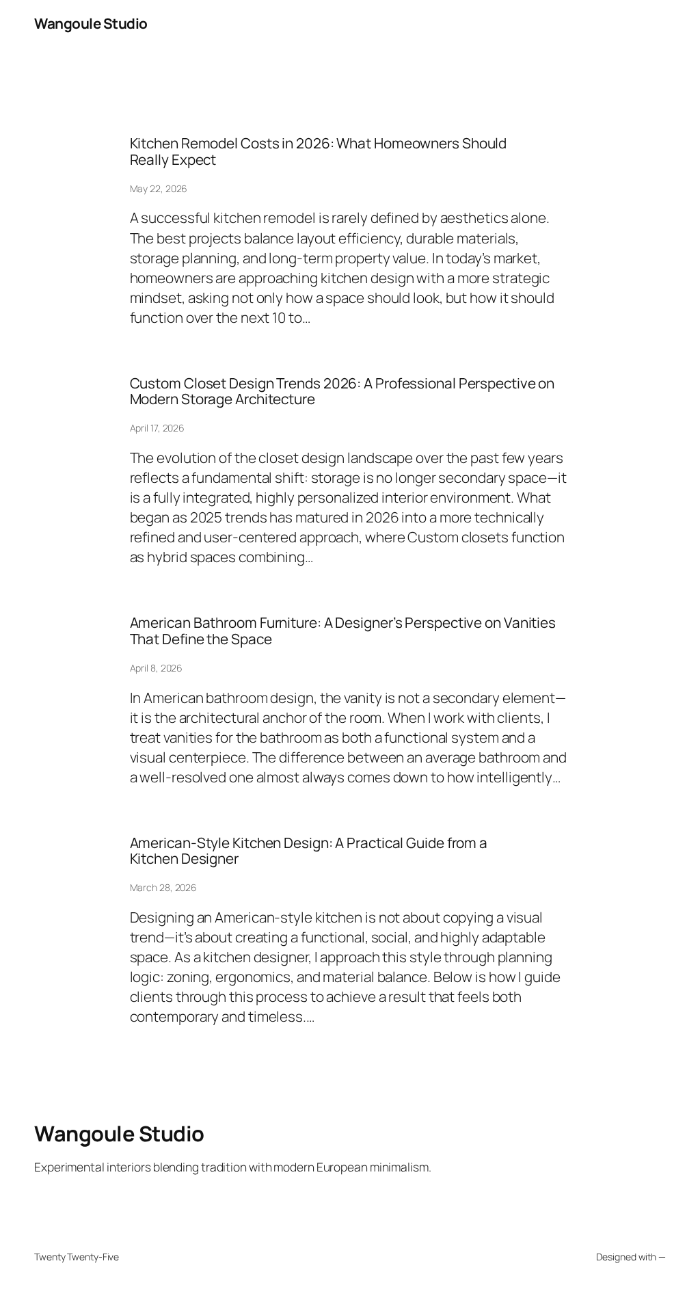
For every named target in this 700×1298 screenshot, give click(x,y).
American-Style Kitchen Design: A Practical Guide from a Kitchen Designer (309, 851)
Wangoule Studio (91, 23)
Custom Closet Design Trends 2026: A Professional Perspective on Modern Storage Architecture (342, 391)
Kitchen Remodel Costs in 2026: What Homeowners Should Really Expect (318, 151)
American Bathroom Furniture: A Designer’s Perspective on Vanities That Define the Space (343, 631)
